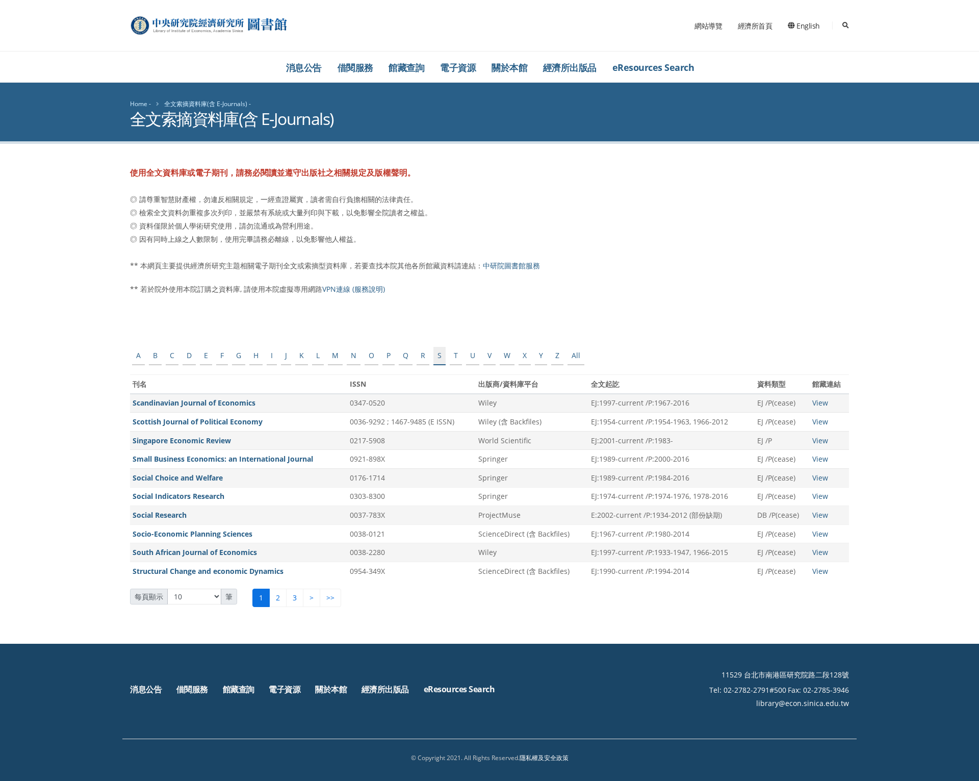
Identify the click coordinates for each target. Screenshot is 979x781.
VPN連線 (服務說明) (353, 289)
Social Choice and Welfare (178, 478)
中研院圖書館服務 (511, 265)
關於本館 (509, 67)
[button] (961, 769)
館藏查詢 (406, 67)
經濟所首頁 (755, 26)
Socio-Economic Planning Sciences (192, 534)
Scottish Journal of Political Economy (198, 421)
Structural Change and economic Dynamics (208, 571)
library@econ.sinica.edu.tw (802, 703)
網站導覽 (708, 26)
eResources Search (653, 67)
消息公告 (304, 67)
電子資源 (458, 67)
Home (138, 104)
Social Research (160, 515)
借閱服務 (355, 67)
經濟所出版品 (570, 67)
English (807, 26)
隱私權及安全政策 (544, 758)
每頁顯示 (149, 596)
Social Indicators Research (178, 496)
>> (330, 597)
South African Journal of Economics (195, 552)
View (820, 403)
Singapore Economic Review (182, 440)
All (576, 355)
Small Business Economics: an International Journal (223, 459)
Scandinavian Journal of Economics (194, 403)
